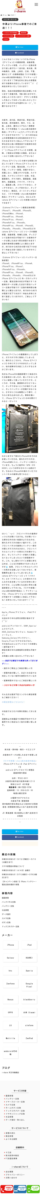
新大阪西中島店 (12, 1155)
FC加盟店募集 (11, 1158)
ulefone (29, 1025)
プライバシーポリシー (15, 1175)
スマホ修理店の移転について (13, 866)
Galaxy (10, 958)
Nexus (11, 999)
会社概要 (9, 1172)
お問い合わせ (11, 1178)
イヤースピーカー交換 (15, 1102)
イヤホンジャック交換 (15, 1114)
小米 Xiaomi (29, 1012)
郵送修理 (9, 1136)
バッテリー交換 (8, 35)
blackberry (29, 999)
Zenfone (11, 984)
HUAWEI (29, 958)
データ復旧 (6, 914)
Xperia (29, 971)
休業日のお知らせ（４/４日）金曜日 (16, 870)
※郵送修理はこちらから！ (13, 702)
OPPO (10, 1012)
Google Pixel (29, 985)
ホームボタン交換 (13, 1108)
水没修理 (5, 910)
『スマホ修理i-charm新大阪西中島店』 (20, 761)
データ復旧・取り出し (15, 1120)
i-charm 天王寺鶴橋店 (10, 32)
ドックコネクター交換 (23, 35)
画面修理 (23, 32)
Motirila (10, 1038)
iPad (29, 945)
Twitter (20, 47)
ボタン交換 (6, 922)
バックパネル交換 (9, 902)
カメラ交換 (6, 918)
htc (10, 971)
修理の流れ (10, 1133)
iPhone (6, 39)
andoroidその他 (10, 1052)
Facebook (21, 52)
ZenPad (29, 1038)
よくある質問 (11, 1139)
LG (10, 1025)
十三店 (8, 1152)
